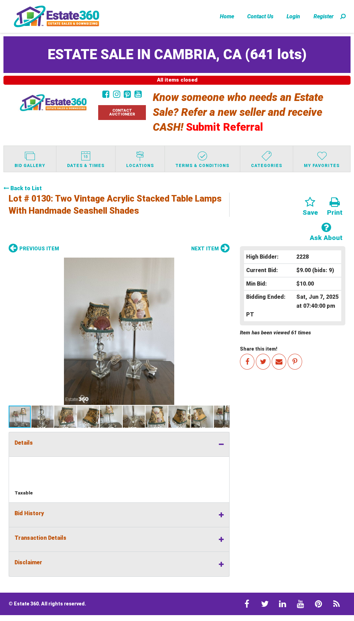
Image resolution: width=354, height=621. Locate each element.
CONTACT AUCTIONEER (122, 112)
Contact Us (260, 16)
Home (227, 16)
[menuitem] (227, 16)
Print (335, 212)
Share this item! (258, 349)
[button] (119, 331)
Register (324, 16)
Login (293, 16)
